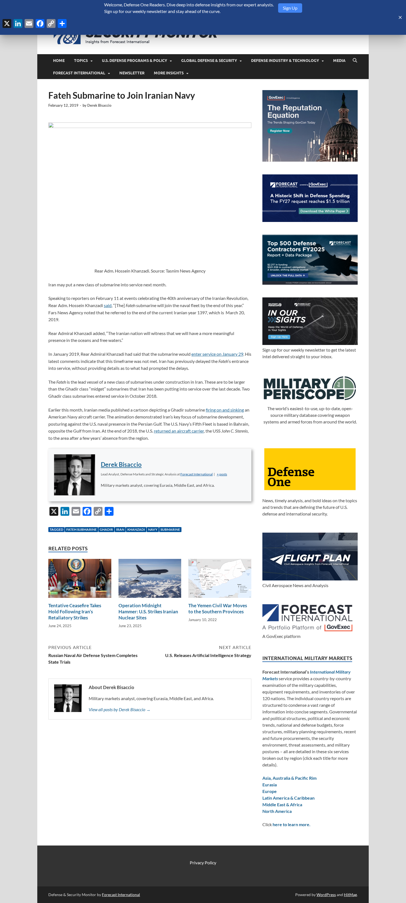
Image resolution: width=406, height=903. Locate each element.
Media (339, 60)
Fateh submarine (81, 529)
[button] (222, 474)
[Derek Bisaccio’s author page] (74, 475)
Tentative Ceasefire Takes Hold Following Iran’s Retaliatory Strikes (74, 612)
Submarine (170, 529)
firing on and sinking (225, 409)
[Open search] (355, 60)
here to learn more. (291, 824)
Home (59, 60)
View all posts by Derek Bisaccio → (120, 709)
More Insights (169, 73)
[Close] (400, 17)
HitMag (350, 894)
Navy (152, 529)
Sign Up (290, 8)
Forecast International (79, 73)
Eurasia (269, 784)
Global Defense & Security (209, 60)
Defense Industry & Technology (285, 60)
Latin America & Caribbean (288, 797)
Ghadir (106, 529)
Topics (81, 60)
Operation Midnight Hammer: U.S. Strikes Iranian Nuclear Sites (148, 612)
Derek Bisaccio (99, 105)
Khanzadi (136, 529)
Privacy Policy (203, 862)
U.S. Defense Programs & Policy (134, 60)
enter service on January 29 (217, 354)
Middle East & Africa (282, 804)
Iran (120, 529)
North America (277, 811)
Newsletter (131, 73)
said (108, 305)
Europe (269, 791)
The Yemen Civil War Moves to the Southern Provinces (217, 608)
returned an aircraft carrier (179, 430)
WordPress (326, 894)
